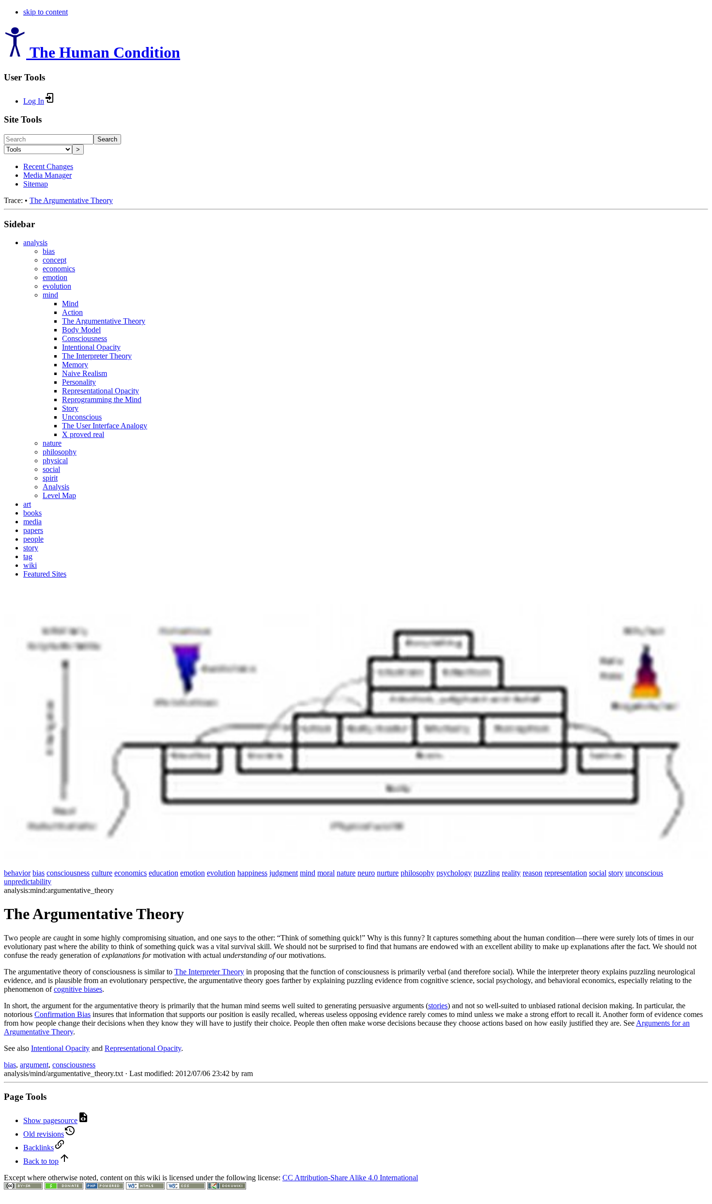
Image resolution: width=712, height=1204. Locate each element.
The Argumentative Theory (71, 200)
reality (511, 873)
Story (70, 408)
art (27, 504)
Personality (79, 382)
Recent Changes (48, 166)
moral (326, 873)
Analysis (56, 487)
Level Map (59, 495)
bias (49, 251)
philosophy (60, 452)
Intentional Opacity (91, 347)
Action (72, 312)
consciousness (68, 873)
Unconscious (82, 417)
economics (59, 269)
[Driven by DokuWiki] (226, 1187)
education (163, 873)
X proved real (83, 434)
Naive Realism (84, 373)
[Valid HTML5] (145, 1187)
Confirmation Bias (62, 1014)
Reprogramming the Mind (101, 399)
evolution (57, 286)
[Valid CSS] (186, 1187)
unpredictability (27, 881)
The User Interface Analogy (104, 426)
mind (50, 295)
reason (532, 873)
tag (27, 556)
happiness (252, 873)
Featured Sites (44, 574)
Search (107, 139)
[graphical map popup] (356, 856)
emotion (55, 277)
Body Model (81, 330)
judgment (283, 873)
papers (33, 530)
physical (55, 460)
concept (54, 260)
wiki (30, 565)
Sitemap (35, 184)
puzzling (487, 873)
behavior (17, 873)
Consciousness (84, 338)
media (32, 521)
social (51, 469)
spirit (50, 478)
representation (565, 873)
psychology (454, 873)
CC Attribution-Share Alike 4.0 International (350, 1177)
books (32, 513)
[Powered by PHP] (104, 1187)
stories (438, 1005)
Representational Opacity (100, 391)
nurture (388, 873)
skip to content (45, 12)
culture (102, 873)
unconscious (644, 873)
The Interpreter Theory (97, 356)
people (33, 539)
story (30, 548)
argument (34, 1065)
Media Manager (47, 175)
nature (52, 443)
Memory (75, 364)
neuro (366, 873)
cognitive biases (78, 989)
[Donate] (64, 1187)
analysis (35, 242)
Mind (70, 303)
